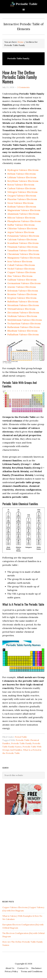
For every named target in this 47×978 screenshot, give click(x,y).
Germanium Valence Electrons (24, 283)
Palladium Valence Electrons (23, 334)
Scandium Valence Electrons (23, 243)
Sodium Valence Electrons (21, 206)
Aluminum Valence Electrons (23, 213)
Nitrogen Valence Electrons (22, 192)
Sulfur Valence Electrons (21, 224)
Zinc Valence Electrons (19, 276)
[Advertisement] (21, 857)
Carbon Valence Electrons (21, 188)
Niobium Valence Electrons (22, 316)
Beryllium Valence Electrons (22, 181)
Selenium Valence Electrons (22, 290)
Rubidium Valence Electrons (22, 301)
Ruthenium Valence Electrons (23, 327)
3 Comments (23, 87)
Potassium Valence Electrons (23, 235)
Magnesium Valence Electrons (23, 210)
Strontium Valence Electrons (23, 305)
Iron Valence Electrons (19, 261)
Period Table (21, 737)
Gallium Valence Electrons (21, 279)
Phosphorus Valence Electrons (24, 221)
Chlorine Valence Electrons (22, 228)
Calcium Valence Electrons (22, 239)
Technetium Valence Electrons (24, 323)
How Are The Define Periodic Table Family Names (19, 77)
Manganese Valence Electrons (23, 257)
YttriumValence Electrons (21, 308)
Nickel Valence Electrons (21, 268)
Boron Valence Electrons (20, 184)
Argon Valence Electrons (20, 232)
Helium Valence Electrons (21, 173)
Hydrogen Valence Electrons (22, 170)
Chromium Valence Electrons (23, 254)
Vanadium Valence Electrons (23, 250)
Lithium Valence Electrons (21, 177)
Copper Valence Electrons (21, 272)
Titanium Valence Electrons (22, 246)
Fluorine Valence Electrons (22, 199)
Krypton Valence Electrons (21, 297)
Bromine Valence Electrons (22, 294)
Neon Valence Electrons (20, 203)
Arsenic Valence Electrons (21, 286)
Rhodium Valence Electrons (22, 330)
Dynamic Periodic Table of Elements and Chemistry (23, 4)
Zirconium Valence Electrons (23, 312)
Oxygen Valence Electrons (21, 195)
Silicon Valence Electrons (21, 217)
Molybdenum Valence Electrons (24, 319)
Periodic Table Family (21, 743)
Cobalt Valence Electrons (21, 265)
